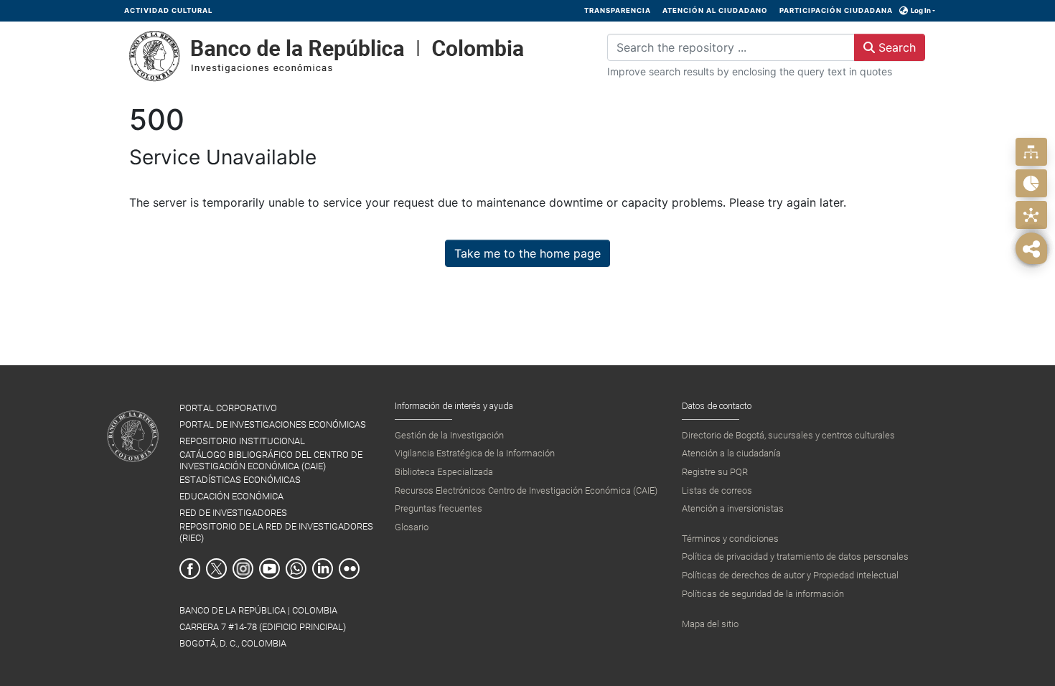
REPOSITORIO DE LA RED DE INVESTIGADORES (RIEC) (276, 531)
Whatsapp (296, 568)
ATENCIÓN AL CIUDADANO (715, 10)
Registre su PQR (715, 471)
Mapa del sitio (710, 624)
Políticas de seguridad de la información (763, 593)
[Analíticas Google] (1031, 183)
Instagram (243, 568)
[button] (904, 11)
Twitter (216, 568)
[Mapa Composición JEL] (1031, 215)
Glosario (411, 527)
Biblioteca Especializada (444, 471)
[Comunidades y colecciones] (1031, 151)
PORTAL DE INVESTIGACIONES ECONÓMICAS (272, 424)
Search (895, 47)
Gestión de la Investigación (449, 435)
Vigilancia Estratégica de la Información (475, 453)
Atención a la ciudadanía (731, 453)
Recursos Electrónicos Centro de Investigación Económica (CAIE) (526, 490)
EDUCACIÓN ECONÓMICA (231, 496)
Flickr (349, 568)
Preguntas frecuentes (438, 508)
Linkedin (322, 568)
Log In (921, 10)
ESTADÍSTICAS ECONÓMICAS (240, 479)
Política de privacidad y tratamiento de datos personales (795, 556)
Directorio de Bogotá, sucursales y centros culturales (788, 435)
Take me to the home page (527, 253)
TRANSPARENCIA (617, 10)
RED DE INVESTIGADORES (233, 512)
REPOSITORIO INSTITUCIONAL (242, 441)
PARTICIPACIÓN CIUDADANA (836, 10)
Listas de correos (717, 490)
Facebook (189, 568)
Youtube (269, 568)
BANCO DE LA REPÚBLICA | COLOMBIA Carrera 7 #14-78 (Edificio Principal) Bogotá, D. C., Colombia (262, 627)
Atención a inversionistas (733, 508)
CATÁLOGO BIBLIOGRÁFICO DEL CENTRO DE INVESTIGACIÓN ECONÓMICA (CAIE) (270, 460)
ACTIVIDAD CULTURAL (168, 10)
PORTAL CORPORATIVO (228, 408)
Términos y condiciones (730, 538)
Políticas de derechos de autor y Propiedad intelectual (790, 575)
